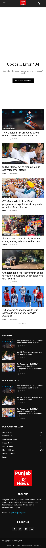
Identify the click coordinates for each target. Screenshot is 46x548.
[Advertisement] (23, 31)
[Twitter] (26, 529)
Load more (22, 323)
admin (4, 139)
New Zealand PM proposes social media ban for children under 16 (20, 134)
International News (9, 128)
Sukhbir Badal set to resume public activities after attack (21, 168)
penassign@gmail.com (20, 512)
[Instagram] (20, 529)
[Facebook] (14, 529)
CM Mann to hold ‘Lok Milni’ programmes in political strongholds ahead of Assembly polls (22, 204)
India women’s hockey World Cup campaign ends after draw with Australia (20, 313)
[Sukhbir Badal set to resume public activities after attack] (23, 153)
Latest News (6, 163)
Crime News (6, 269)
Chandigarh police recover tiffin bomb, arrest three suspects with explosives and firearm (22, 275)
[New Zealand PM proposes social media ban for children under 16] (23, 119)
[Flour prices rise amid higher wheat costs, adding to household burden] (23, 225)
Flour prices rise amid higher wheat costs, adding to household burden (21, 240)
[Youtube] (31, 529)
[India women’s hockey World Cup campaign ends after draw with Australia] (23, 296)
